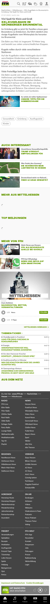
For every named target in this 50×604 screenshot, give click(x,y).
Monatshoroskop (7, 508)
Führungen (29, 551)
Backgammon (6, 568)
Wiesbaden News (31, 411)
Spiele (3, 561)
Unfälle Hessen (31, 464)
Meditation (5, 545)
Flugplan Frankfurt (32, 484)
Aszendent (5, 518)
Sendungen (29, 498)
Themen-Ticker (11, 333)
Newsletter (29, 538)
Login (27, 565)
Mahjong (4, 565)
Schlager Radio (6, 424)
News (28, 401)
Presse (27, 555)
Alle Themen (30, 447)
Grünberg (21, 119)
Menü (45, 601)
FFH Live (4, 404)
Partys (3, 575)
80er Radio (5, 407)
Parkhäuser (29, 481)
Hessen (4, 397)
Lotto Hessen (6, 558)
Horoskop (6, 494)
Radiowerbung (30, 558)
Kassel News (30, 417)
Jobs (27, 548)
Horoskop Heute (7, 498)
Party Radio (5, 427)
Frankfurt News (31, 407)
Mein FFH (47, 3)
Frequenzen (29, 545)
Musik (15, 601)
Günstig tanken (31, 478)
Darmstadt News (31, 421)
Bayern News (30, 434)
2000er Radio (6, 414)
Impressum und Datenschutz (13, 583)
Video (35, 601)
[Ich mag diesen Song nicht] (45, 590)
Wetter (35, 3)
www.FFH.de (17, 394)
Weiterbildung (30, 561)
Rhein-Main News (8, 468)
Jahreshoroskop (7, 511)
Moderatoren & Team (33, 511)
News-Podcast (30, 518)
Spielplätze (5, 538)
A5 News (28, 471)
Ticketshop (5, 555)
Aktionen (28, 501)
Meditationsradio (7, 437)
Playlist (24, 3)
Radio (4, 401)
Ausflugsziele (36, 119)
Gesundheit (8, 119)
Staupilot (30, 3)
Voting (27, 524)
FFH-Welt (29, 531)
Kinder (6, 124)
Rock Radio (5, 417)
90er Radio (5, 411)
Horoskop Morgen (8, 501)
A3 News (28, 468)
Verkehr (29, 454)
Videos (27, 504)
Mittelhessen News (8, 464)
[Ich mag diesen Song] (35, 590)
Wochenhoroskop (8, 504)
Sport (27, 437)
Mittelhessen (17, 10)
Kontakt (28, 541)
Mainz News (29, 414)
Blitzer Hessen (30, 461)
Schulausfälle (30, 488)
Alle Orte (28, 444)
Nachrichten (6, 10)
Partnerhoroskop (7, 514)
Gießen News (30, 427)
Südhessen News (7, 471)
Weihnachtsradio (7, 434)
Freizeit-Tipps (6, 551)
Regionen (6, 454)
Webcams (28, 508)
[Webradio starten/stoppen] (40, 590)
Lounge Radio (6, 431)
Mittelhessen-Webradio (35, 327)
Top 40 (4, 441)
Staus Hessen (30, 458)
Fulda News (29, 431)
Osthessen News (7, 461)
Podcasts (28, 514)
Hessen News (30, 404)
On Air (28, 494)
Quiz (3, 571)
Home (5, 601)
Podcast (24, 601)
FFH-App (28, 535)
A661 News (29, 474)
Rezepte (4, 541)
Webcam (41, 3)
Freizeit (5, 531)
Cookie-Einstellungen (35, 583)
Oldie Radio (5, 421)
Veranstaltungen (7, 535)
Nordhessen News (8, 458)
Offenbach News (31, 424)
